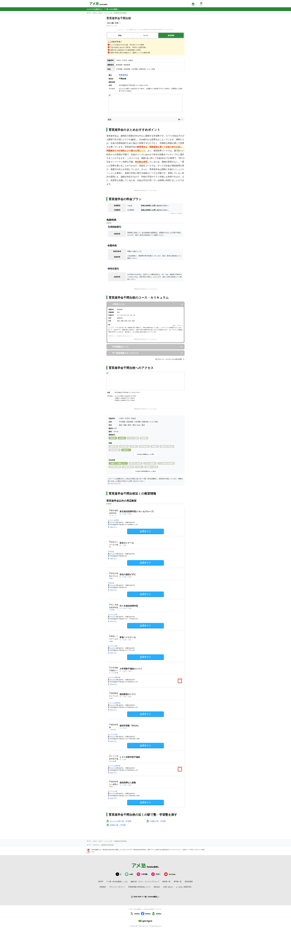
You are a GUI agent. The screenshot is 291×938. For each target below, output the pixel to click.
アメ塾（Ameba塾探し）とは (116, 881)
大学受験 (144, 874)
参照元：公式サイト (178, 325)
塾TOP (89, 13)
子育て (158, 874)
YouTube (172, 874)
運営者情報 (189, 881)
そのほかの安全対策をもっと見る (145, 471)
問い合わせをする (114, 483)
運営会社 (157, 887)
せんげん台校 (112, 614)
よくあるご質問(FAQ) (183, 887)
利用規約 (103, 887)
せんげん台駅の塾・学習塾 (120, 821)
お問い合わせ (168, 887)
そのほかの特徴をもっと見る (145, 454)
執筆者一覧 (166, 881)
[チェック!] (180, 681)
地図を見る (113, 527)
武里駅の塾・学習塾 (117, 825)
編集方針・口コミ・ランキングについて (145, 881)
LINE (131, 874)
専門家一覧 (178, 881)
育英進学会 (123, 75)
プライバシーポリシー (117, 887)
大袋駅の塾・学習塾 (157, 821)
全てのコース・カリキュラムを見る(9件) (168, 359)
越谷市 (100, 13)
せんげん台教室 (113, 520)
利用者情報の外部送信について (139, 887)
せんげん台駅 (108, 13)
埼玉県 (95, 13)
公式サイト (145, 531)
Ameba (137, 913)
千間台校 (111, 551)
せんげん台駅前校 (114, 677)
